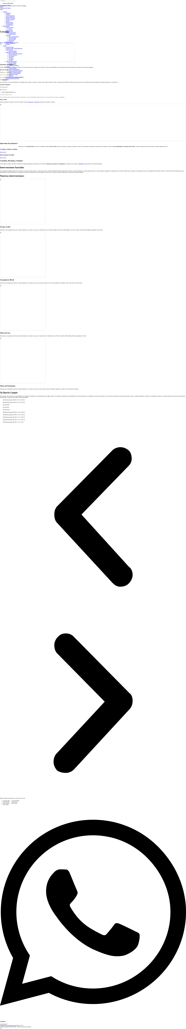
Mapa (25, 5)
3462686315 (81, 163)
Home (1, 42)
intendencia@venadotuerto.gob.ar (7, 1025)
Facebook (36, 102)
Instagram (31, 102)
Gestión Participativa (8, 42)
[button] (93, 517)
